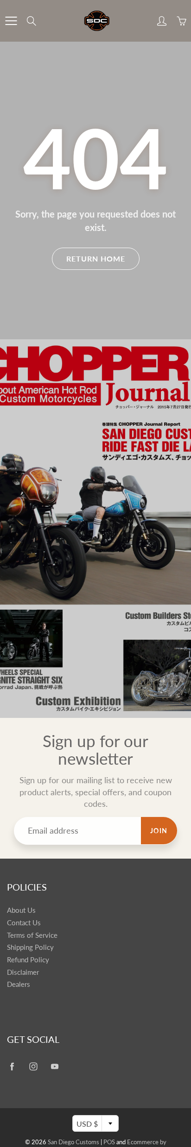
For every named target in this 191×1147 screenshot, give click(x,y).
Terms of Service (32, 935)
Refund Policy (28, 960)
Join (159, 831)
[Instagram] (33, 1066)
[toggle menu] (11, 21)
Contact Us (24, 923)
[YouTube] (54, 1066)
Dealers (18, 984)
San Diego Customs (73, 1142)
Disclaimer (23, 972)
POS (109, 1142)
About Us (21, 910)
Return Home (95, 258)
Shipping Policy (30, 947)
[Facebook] (12, 1066)
